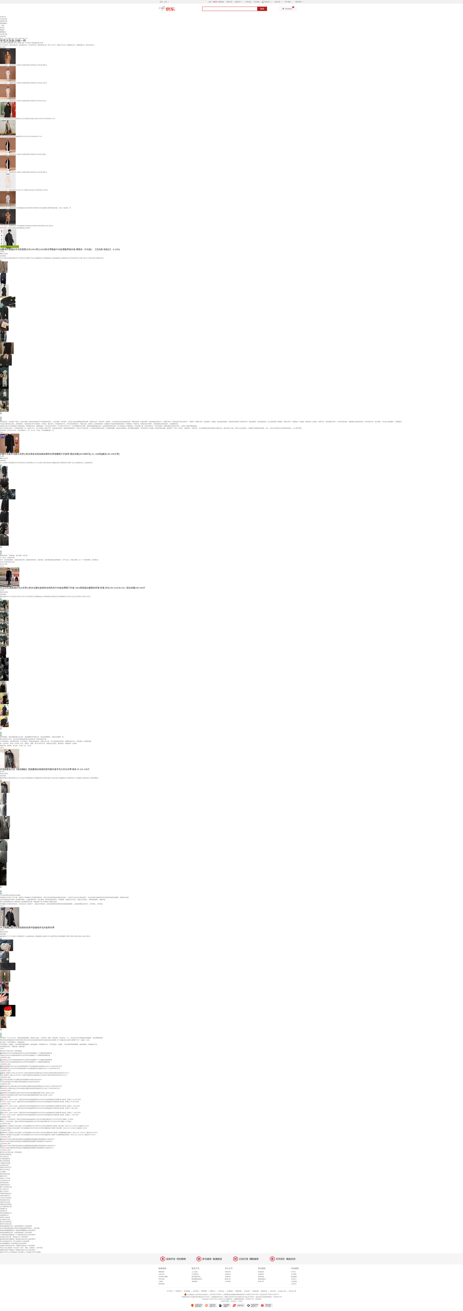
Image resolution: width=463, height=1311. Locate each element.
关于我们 (170, 1291)
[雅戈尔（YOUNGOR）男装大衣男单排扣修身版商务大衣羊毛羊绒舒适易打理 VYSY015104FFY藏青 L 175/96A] (36, 1119)
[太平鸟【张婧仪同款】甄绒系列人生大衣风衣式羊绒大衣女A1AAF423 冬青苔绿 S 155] (8, 109)
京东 (175, 9)
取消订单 (261, 1281)
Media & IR (292, 1291)
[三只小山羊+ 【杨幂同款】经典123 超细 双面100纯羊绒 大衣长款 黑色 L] (8, 145)
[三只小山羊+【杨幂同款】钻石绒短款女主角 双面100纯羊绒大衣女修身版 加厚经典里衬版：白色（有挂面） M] (8, 199)
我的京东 (238, 2)
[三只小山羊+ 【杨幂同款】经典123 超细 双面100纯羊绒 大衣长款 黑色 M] (8, 163)
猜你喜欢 (3, 47)
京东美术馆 (3, 34)
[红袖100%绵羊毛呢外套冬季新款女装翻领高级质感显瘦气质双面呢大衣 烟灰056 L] (27, 1139)
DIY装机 (293, 1274)
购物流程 (161, 1272)
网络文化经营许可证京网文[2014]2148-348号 (239, 1297)
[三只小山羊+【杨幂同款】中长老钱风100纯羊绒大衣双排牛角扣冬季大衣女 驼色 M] (8, 217)
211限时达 (195, 1274)
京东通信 (294, 1281)
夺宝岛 (293, 1272)
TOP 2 (2, 566)
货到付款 (228, 1272)
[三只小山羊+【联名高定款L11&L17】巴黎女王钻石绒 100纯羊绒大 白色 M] (8, 181)
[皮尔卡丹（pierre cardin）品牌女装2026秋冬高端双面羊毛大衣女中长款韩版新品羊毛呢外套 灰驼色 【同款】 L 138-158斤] (40, 1112)
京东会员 (248, 2)
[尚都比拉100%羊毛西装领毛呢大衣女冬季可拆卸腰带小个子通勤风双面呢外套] (26, 1053)
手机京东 (267, 2)
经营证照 (258, 1299)
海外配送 (194, 1281)
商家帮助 (204, 1291)
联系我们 (178, 1291)
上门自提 (194, 1272)
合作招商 (195, 1291)
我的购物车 (288, 9)
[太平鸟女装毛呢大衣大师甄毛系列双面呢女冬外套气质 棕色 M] (20, 1079)
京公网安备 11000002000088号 (197, 1294)
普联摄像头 (3, 23)
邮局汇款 (228, 1279)
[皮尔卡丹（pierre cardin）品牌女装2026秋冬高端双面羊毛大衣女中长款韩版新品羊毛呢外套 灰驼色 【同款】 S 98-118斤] (40, 1106)
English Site (282, 1291)
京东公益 (273, 1291)
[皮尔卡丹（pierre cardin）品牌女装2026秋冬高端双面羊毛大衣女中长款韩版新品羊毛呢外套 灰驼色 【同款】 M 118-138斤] (40, 1099)
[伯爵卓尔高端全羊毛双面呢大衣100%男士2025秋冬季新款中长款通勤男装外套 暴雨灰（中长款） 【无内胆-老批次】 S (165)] (9, 238)
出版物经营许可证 (217, 1297)
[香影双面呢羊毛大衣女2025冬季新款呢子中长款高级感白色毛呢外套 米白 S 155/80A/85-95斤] (31, 1066)
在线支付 (228, 1274)
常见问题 (161, 1279)
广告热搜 (28, 1252)
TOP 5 (2, 1049)
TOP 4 (2, 906)
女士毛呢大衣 (8, 38)
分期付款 (228, 1276)
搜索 (262, 9)
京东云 (240, 1301)
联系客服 (161, 1284)
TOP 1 (2, 432)
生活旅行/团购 (163, 1276)
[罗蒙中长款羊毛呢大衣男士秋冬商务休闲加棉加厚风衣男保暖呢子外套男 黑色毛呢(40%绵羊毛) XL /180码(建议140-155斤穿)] (9, 443)
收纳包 (2, 27)
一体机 (2, 25)
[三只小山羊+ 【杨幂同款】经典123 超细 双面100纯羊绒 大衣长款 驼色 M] (8, 56)
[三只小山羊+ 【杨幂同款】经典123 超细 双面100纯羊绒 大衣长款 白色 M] (8, 74)
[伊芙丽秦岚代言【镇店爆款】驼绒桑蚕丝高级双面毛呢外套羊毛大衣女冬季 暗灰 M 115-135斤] (9, 758)
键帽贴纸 (3, 32)
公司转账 (228, 1281)
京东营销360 (13, 1252)
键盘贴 (2, 30)
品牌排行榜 (3, 21)
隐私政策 (264, 1291)
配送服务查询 (196, 1276)
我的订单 (229, 2)
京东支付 (233, 1301)
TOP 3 (2, 748)
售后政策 (261, 1272)
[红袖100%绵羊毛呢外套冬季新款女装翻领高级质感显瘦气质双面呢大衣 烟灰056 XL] (28, 1146)
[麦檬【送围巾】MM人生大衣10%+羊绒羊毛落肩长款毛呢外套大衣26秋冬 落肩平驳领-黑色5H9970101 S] (34, 1073)
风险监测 (255, 1291)
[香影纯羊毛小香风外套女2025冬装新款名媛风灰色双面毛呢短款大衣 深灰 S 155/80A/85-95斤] (31, 1086)
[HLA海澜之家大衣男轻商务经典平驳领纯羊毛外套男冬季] (9, 917)
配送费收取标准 (197, 1279)
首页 (1, 38)
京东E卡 (293, 1279)
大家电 (161, 1281)
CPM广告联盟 (36, 1252)
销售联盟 (238, 1291)
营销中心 (213, 1291)
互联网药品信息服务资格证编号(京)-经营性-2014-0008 (241, 1294)
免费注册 (221, 2)
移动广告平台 (4, 1252)
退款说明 (261, 1276)
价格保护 (261, 1274)
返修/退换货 (262, 1279)
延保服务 (294, 1276)
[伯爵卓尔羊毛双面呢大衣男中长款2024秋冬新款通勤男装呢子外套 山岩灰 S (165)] (27, 1093)
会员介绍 (161, 1274)
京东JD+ (294, 1284)
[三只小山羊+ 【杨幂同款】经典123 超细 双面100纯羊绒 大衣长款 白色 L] (8, 92)
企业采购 (256, 2)
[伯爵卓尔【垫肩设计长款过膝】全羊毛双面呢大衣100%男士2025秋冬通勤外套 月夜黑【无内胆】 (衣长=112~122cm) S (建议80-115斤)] (44, 1126)
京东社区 (247, 1291)
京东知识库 (3, 19)
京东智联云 (21, 1252)
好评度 (5, 254)
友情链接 (230, 1291)
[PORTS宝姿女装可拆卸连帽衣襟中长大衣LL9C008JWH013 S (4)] (8, 127)
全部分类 (3, 17)
